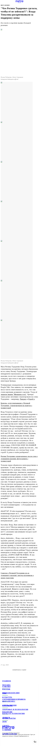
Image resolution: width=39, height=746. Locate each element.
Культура (7, 697)
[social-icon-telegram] (9, 742)
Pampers (23, 399)
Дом (4, 722)
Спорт (5, 726)
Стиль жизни (9, 705)
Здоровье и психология (15, 709)
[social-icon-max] (19, 742)
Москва (6, 685)
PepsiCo (31, 399)
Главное (6, 681)
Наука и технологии (13, 713)
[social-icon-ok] (14, 742)
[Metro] (19, 1)
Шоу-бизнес (8, 701)
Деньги (6, 718)
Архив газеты (9, 734)
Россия (6, 689)
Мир (4, 693)
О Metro (6, 730)
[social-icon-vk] (4, 742)
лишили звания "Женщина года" (13, 394)
